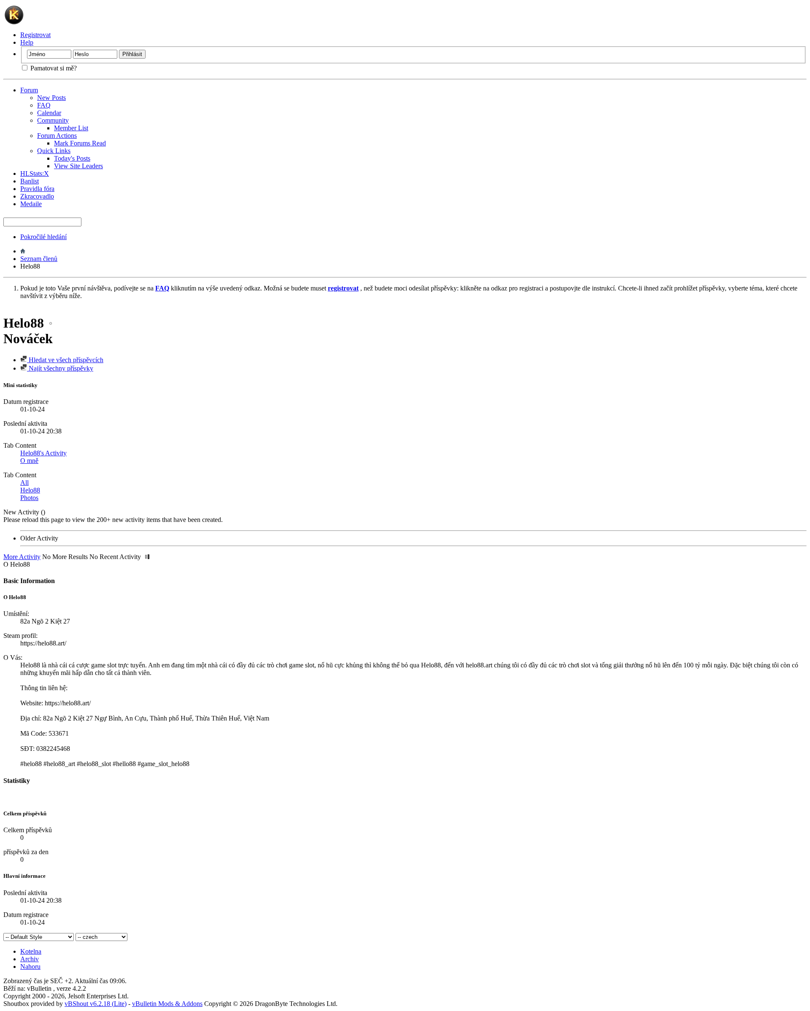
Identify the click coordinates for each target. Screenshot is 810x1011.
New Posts (51, 97)
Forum (29, 90)
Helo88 (30, 490)
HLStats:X (34, 173)
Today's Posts (72, 158)
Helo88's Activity (43, 453)
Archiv (29, 959)
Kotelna (30, 951)
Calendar (49, 112)
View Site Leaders (78, 165)
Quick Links (53, 150)
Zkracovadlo (37, 196)
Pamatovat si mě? (53, 68)
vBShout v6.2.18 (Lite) (96, 1003)
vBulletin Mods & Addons (167, 1003)
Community (53, 120)
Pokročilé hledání (43, 236)
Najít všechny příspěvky (60, 368)
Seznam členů (38, 258)
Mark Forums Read (80, 143)
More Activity (21, 556)
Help (26, 42)
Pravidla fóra (37, 188)
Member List (71, 128)
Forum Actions (57, 135)
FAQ (44, 105)
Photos (29, 497)
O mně (29, 460)
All (24, 482)
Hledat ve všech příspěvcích (65, 359)
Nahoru (30, 966)
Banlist (29, 181)
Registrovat (35, 34)
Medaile (31, 203)
